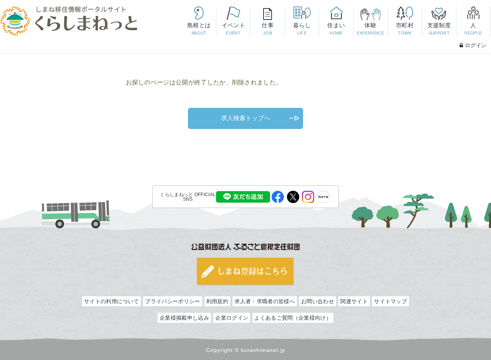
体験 (370, 28)
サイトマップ (390, 301)
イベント (233, 28)
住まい (336, 28)
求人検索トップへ (245, 118)
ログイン (475, 45)
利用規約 (217, 301)
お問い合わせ (317, 301)
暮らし (302, 28)
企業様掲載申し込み (184, 318)
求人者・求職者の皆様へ (264, 301)
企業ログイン (231, 318)
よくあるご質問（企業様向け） (292, 318)
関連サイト (354, 301)
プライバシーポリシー (172, 301)
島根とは (199, 28)
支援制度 (439, 28)
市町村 (405, 28)
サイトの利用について (111, 301)
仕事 (268, 28)
